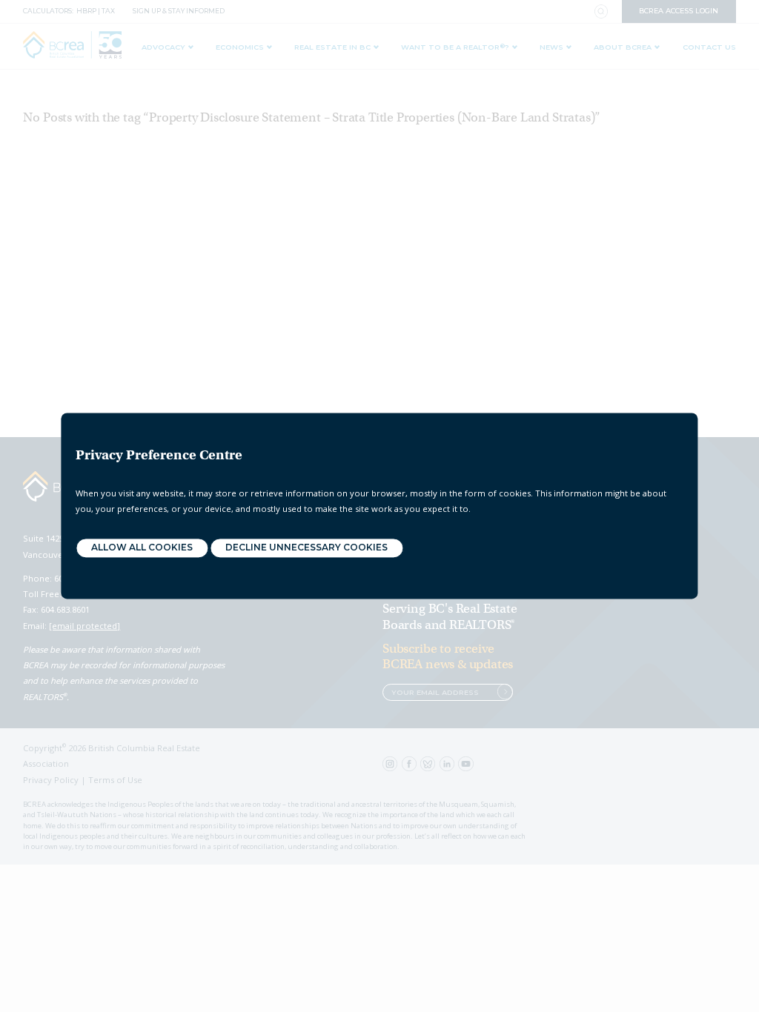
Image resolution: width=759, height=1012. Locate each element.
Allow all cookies (142, 547)
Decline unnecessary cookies (306, 547)
